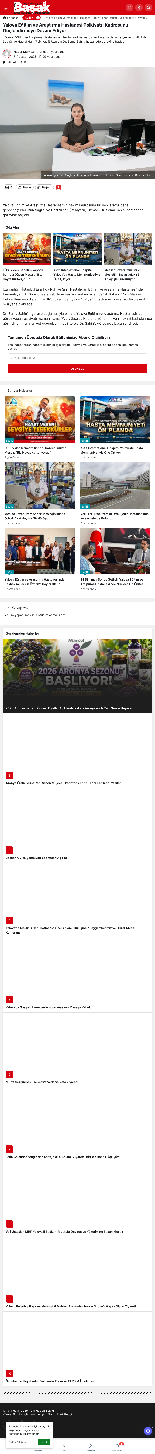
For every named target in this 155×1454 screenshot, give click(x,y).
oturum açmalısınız (51, 615)
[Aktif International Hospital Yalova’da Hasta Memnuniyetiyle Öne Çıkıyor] (77, 257)
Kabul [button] (44, 1442)
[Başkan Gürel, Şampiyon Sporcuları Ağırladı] (77, 825)
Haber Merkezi (24, 52)
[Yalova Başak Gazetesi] (31, 7)
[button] (129, 7)
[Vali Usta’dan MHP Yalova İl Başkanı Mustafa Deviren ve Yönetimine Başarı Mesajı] (77, 1199)
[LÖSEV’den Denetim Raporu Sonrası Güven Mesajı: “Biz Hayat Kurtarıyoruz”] (27, 257)
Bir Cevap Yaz (17, 608)
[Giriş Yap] (139, 7)
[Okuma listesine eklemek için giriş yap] (58, 187)
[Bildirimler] (148, 7)
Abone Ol (77, 368)
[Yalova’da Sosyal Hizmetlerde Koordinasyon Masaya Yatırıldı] (77, 975)
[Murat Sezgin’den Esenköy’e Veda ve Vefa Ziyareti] (77, 1049)
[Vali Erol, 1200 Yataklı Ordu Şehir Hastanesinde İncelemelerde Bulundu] (115, 493)
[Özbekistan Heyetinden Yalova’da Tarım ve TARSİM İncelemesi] (77, 1348)
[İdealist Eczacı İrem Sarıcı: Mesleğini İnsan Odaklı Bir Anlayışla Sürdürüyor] (128, 257)
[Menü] (6, 7)
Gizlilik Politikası (17, 1442)
